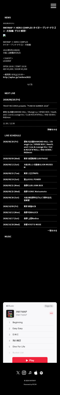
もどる (30, 84)
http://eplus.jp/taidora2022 (17, 77)
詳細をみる (52, 129)
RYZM (34, 384)
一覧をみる (52, 230)
